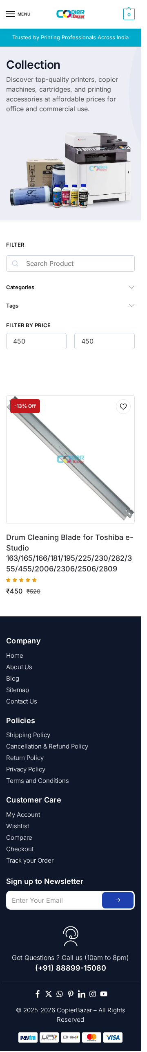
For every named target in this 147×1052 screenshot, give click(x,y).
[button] (128, 14)
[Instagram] (92, 994)
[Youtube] (103, 994)
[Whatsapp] (59, 994)
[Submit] (118, 900)
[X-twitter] (48, 994)
